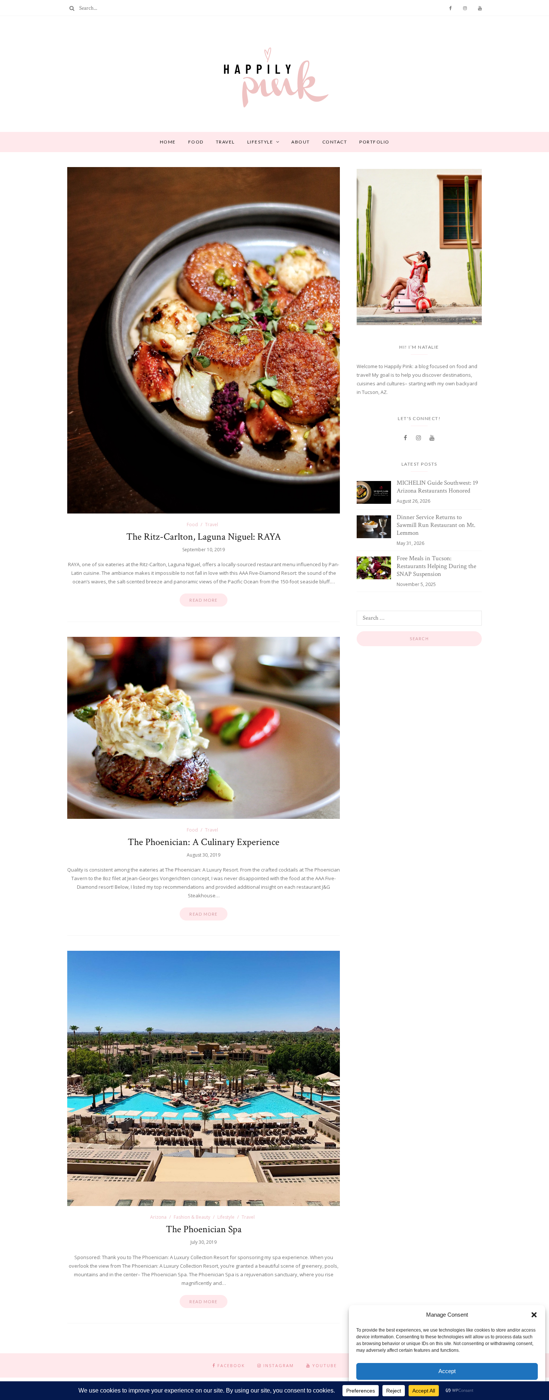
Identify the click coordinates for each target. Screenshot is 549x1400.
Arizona (158, 1217)
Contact (334, 142)
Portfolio (374, 142)
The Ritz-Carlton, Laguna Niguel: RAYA (203, 536)
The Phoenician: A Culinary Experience (203, 842)
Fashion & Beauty (192, 1217)
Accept (447, 1371)
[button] (534, 1315)
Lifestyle (260, 142)
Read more (203, 600)
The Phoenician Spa (204, 1229)
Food (196, 142)
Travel (225, 142)
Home (168, 142)
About (300, 142)
